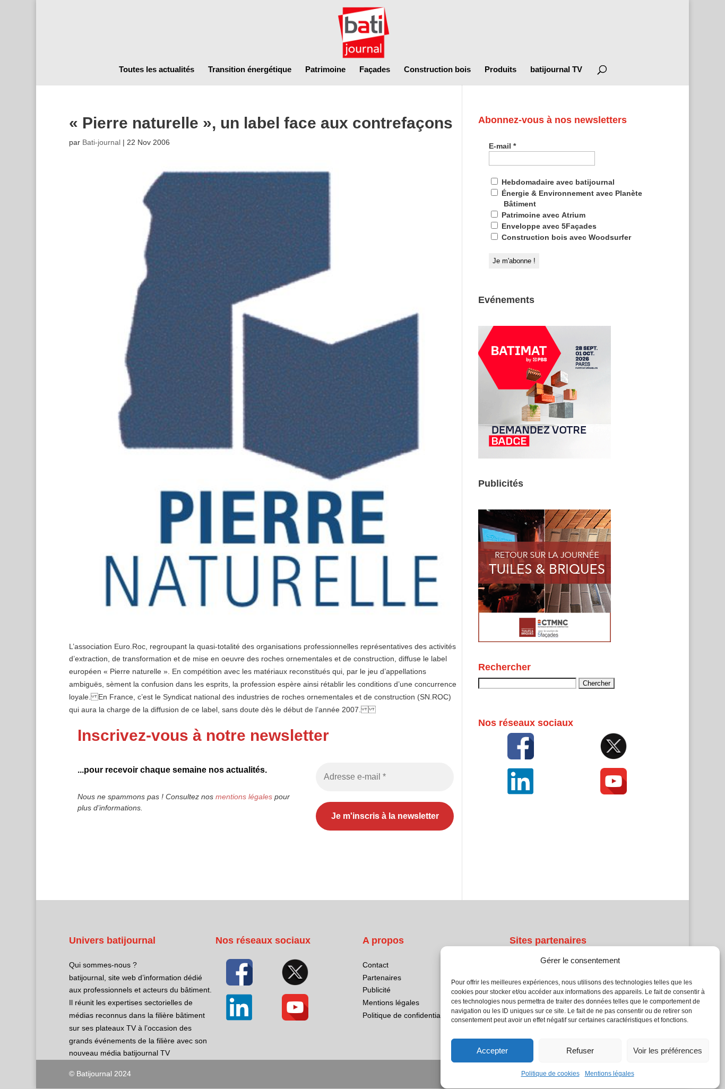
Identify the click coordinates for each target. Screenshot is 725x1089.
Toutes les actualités (156, 70)
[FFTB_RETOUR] (544, 639)
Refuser (580, 1050)
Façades (374, 70)
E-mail (502, 146)
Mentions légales (609, 1074)
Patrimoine (325, 70)
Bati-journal (101, 142)
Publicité (376, 990)
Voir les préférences (667, 1050)
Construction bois (437, 70)
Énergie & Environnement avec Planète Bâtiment (570, 198)
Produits (500, 70)
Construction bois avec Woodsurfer (565, 237)
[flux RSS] (520, 746)
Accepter (492, 1050)
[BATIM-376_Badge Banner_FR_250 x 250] (544, 456)
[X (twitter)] (614, 746)
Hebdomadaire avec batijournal (557, 182)
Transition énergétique (249, 70)
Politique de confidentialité (406, 1015)
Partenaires (381, 977)
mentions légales (243, 796)
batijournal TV (556, 70)
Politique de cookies (550, 1074)
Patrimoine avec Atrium (542, 215)
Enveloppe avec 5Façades (548, 226)
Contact (375, 965)
